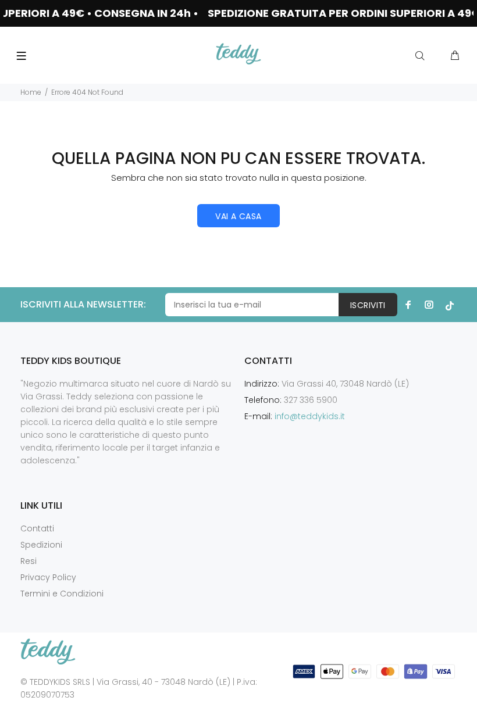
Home (30, 92)
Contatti (37, 528)
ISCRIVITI (368, 305)
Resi (28, 561)
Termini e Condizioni (62, 593)
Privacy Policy (48, 577)
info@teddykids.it (310, 416)
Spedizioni (41, 545)
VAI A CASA (238, 216)
